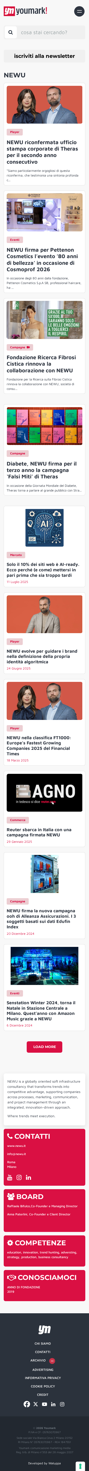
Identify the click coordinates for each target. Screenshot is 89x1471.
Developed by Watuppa (44, 1463)
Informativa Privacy (43, 1378)
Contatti (42, 1352)
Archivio (38, 1360)
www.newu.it (16, 1146)
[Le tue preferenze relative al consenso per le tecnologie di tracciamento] (80, 1466)
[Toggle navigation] (79, 11)
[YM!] (25, 11)
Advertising (42, 1370)
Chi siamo (43, 1343)
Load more (44, 1047)
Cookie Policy (43, 1386)
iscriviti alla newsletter (44, 56)
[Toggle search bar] (11, 32)
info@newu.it (16, 1154)
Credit (42, 1395)
